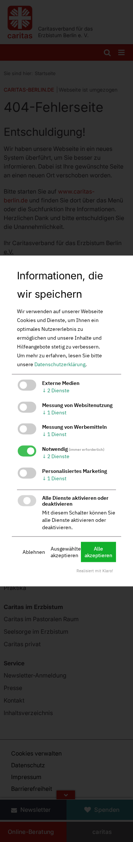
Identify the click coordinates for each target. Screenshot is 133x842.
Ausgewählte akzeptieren (66, 552)
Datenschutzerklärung (59, 364)
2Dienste (55, 390)
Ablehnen (34, 552)
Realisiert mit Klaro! (94, 571)
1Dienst (54, 412)
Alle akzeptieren (98, 552)
